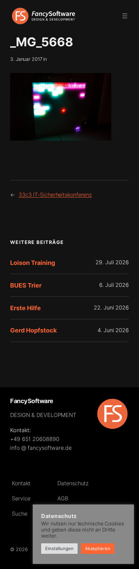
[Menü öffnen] (125, 16)
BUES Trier (25, 285)
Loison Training (32, 262)
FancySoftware (31, 400)
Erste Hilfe (25, 308)
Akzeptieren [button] (97, 548)
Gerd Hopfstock (33, 330)
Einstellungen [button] (59, 548)
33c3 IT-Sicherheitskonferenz (55, 194)
